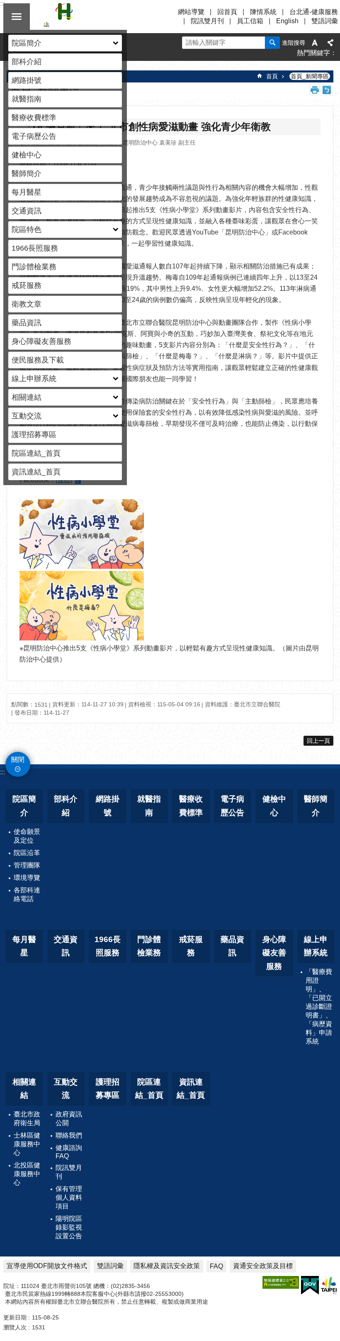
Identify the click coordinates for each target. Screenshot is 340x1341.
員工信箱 (250, 20)
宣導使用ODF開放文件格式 (47, 1265)
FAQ (216, 1266)
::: (2, 772)
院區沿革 (27, 852)
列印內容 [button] (314, 90)
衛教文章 (26, 304)
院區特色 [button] (26, 229)
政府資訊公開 (69, 1118)
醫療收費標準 (34, 118)
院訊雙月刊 (207, 20)
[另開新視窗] (280, 1282)
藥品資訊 (26, 323)
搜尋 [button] (272, 42)
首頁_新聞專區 (310, 76)
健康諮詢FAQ (69, 1152)
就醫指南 (26, 99)
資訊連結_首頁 (36, 472)
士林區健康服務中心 (27, 1144)
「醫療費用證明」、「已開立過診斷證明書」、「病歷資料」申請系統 (319, 1006)
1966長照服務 (35, 248)
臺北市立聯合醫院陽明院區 (116, 16)
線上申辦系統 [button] (34, 379)
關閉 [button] (16, 16)
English (287, 20)
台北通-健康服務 (313, 11)
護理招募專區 (34, 434)
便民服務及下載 (38, 360)
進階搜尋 (293, 42)
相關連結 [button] (26, 397)
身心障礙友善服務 (41, 341)
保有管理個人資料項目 (69, 1197)
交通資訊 (26, 211)
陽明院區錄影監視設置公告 (69, 1227)
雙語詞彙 (324, 20)
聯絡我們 (69, 1135)
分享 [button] (330, 42)
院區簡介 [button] (26, 43)
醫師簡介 (26, 173)
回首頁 (227, 11)
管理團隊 (27, 865)
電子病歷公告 (34, 136)
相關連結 (24, 1089)
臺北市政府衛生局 (27, 1118)
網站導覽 (191, 11)
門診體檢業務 (34, 267)
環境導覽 (27, 877)
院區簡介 (24, 806)
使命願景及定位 (27, 836)
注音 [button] (326, 90)
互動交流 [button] (26, 416)
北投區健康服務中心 (27, 1174)
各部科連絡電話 (27, 894)
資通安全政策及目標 (263, 1265)
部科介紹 (26, 62)
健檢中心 (26, 155)
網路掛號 (26, 80)
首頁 (272, 76)
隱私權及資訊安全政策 (167, 1265)
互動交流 (66, 1089)
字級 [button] (314, 42)
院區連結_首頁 (36, 453)
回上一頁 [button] (318, 740)
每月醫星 (26, 192)
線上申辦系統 (316, 946)
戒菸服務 (26, 285)
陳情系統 (263, 11)
